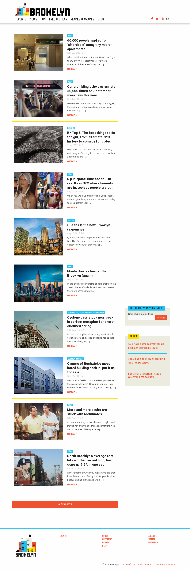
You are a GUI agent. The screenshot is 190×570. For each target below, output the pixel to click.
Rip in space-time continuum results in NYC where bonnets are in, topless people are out (90, 183)
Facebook (152, 536)
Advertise (107, 539)
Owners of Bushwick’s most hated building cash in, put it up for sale (91, 368)
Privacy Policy (144, 564)
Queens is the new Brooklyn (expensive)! (88, 227)
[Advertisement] (147, 411)
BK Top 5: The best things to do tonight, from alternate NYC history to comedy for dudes (91, 137)
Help (104, 545)
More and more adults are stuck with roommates (87, 412)
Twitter (151, 539)
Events (21, 19)
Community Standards (164, 564)
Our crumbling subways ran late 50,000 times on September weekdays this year (91, 91)
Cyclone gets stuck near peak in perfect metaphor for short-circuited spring (90, 322)
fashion (71, 220)
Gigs (101, 19)
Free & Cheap (58, 19)
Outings (71, 128)
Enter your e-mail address (140, 313)
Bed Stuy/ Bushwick (75, 359)
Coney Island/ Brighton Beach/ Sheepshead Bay (86, 313)
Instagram (153, 542)
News (33, 19)
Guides (134, 336)
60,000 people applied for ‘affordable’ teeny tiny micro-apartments (89, 45)
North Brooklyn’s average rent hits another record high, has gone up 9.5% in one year (90, 460)
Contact (106, 542)
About (105, 536)
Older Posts (65, 504)
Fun (43, 19)
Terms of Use (128, 564)
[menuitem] (21, 19)
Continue (71, 69)
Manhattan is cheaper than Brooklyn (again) (88, 273)
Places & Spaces (82, 19)
